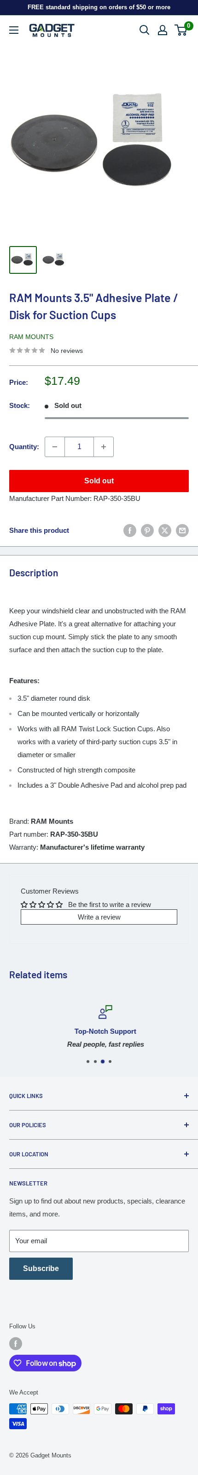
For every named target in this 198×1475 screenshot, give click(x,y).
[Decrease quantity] (54, 447)
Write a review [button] (99, 917)
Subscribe (41, 1268)
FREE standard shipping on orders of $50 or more (99, 7)
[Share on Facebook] (129, 530)
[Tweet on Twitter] (164, 530)
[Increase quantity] (103, 447)
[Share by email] (182, 530)
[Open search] (145, 30)
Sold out (99, 481)
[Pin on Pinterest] (147, 530)
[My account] (162, 30)
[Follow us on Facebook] (15, 1343)
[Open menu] (13, 30)
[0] (181, 30)
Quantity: (24, 447)
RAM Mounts (31, 336)
